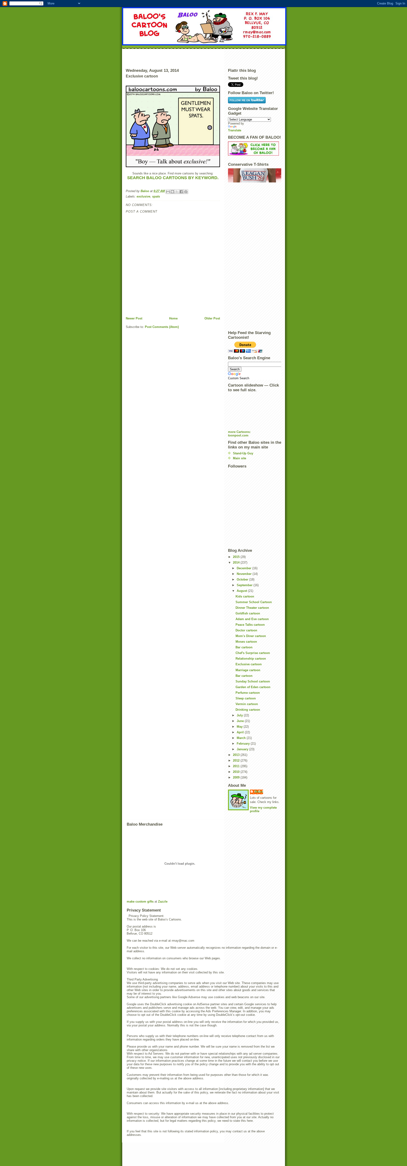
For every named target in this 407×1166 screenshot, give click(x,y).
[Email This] (168, 191)
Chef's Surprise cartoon (253, 653)
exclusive (143, 196)
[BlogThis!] (172, 191)
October (243, 579)
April (241, 732)
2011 (236, 766)
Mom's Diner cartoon (251, 636)
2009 (236, 777)
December (244, 568)
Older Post (212, 318)
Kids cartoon (245, 596)
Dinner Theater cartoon (252, 607)
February (244, 743)
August (242, 591)
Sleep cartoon (246, 698)
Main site (239, 458)
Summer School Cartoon (254, 602)
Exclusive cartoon (249, 664)
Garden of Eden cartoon (253, 687)
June (241, 721)
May (240, 726)
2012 (236, 760)
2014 (236, 562)
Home (173, 318)
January (243, 749)
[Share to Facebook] (181, 191)
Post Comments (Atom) (162, 327)
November (244, 574)
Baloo (145, 191)
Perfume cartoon (248, 692)
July (240, 715)
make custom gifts (140, 901)
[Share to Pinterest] (185, 191)
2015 (236, 557)
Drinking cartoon (248, 709)
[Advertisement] (203, 58)
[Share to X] (177, 191)
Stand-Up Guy (243, 453)
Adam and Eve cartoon (252, 619)
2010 (236, 772)
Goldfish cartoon (248, 613)
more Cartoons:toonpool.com (239, 433)
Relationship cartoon (251, 658)
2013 (236, 755)
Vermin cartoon (247, 704)
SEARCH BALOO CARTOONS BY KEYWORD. (173, 177)
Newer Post (134, 318)
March (242, 738)
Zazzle (162, 901)
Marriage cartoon (248, 670)
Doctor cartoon (246, 630)
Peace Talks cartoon (250, 624)
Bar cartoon (244, 647)
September (245, 585)
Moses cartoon (246, 641)
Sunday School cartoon (253, 681)
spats (156, 196)
